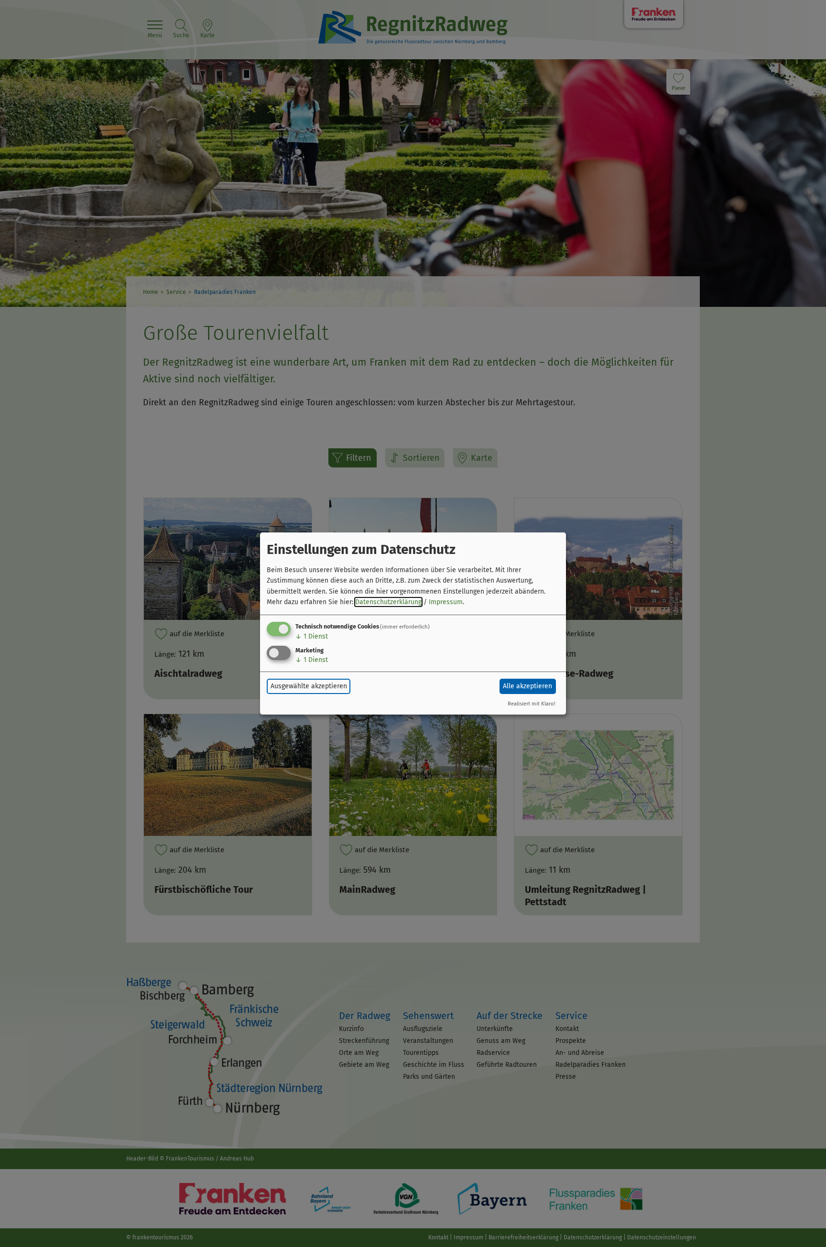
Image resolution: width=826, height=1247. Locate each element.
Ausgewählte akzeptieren (309, 686)
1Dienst (311, 636)
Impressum (446, 602)
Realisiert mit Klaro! (531, 704)
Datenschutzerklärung (388, 602)
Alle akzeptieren (527, 686)
